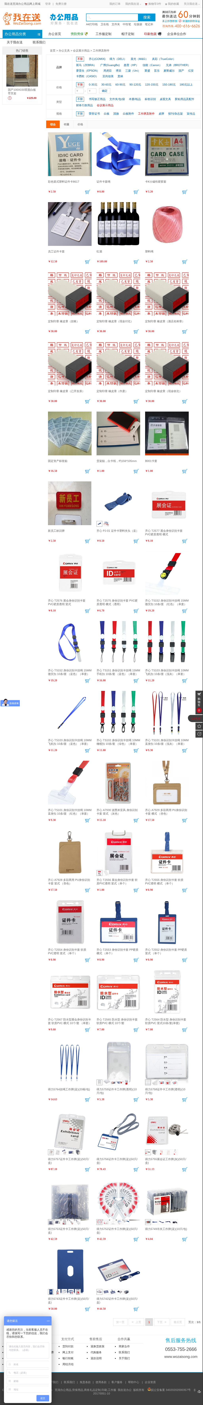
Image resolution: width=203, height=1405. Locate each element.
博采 (118, 70)
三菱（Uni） (133, 70)
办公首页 (54, 34)
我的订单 (115, 3)
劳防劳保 (77, 34)
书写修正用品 (97, 99)
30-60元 (106, 84)
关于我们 (52, 1382)
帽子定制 (128, 34)
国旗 (116, 113)
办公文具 (64, 50)
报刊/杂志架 (175, 113)
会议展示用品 (81, 50)
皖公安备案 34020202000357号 (171, 1389)
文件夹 (116, 24)
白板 (106, 113)
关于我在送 (15, 42)
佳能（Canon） (152, 65)
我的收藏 (173, 3)
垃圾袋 (138, 24)
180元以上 (186, 84)
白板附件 (128, 113)
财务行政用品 (84, 105)
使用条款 (101, 1382)
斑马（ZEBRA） (86, 65)
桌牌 (161, 113)
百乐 (157, 70)
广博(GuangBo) (110, 65)
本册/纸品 (135, 99)
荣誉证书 (94, 113)
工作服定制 (103, 34)
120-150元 (151, 84)
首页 (53, 50)
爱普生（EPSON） (88, 70)
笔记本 (149, 24)
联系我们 (39, 42)
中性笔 (127, 24)
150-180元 (169, 84)
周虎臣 (107, 70)
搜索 (146, 17)
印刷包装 (150, 34)
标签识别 (150, 99)
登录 (48, 3)
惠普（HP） (131, 65)
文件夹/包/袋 (117, 99)
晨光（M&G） (139, 58)
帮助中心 (133, 1382)
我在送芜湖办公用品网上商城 (22, 3)
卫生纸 (105, 24)
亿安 (191, 70)
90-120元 (135, 84)
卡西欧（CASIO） (87, 76)
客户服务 (117, 1382)
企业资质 (150, 1382)
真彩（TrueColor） (164, 58)
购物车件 (154, 3)
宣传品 (191, 113)
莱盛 (147, 70)
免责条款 (85, 1382)
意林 (120, 76)
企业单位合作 (176, 34)
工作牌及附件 (101, 50)
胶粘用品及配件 (184, 99)
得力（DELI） (118, 58)
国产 (181, 70)
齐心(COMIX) (97, 58)
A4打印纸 (92, 24)
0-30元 (93, 84)
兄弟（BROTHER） (178, 65)
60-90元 (120, 84)
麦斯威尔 (169, 70)
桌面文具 (165, 99)
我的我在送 (132, 3)
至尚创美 (108, 76)
